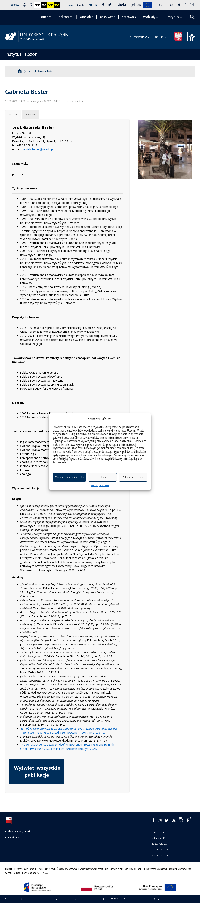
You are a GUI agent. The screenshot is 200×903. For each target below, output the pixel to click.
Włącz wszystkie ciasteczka (69, 477)
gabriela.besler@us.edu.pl (37, 149)
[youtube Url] (173, 820)
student (46, 17)
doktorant (66, 17)
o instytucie (138, 36)
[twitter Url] (167, 820)
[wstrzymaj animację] (103, 5)
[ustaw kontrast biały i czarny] (44, 5)
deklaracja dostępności (17, 831)
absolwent (107, 17)
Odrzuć (102, 477)
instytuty (173, 17)
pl (186, 4)
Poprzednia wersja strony (65, 899)
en (192, 4)
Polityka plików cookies (100, 485)
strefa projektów (129, 4)
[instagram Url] (159, 820)
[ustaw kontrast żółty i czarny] (57, 5)
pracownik (129, 17)
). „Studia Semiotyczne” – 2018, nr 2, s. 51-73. (68, 731)
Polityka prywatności (14, 899)
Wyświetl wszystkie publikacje (37, 771)
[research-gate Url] (189, 820)
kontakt (174, 4)
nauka (159, 36)
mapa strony (12, 837)
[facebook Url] (153, 820)
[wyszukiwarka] (192, 17)
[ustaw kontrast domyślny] (24, 5)
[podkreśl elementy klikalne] (109, 5)
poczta (160, 4)
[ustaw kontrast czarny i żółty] (50, 5)
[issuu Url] (181, 820)
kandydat (86, 17)
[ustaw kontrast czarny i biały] (37, 5)
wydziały (149, 17)
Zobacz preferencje (133, 477)
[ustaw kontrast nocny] (31, 5)
